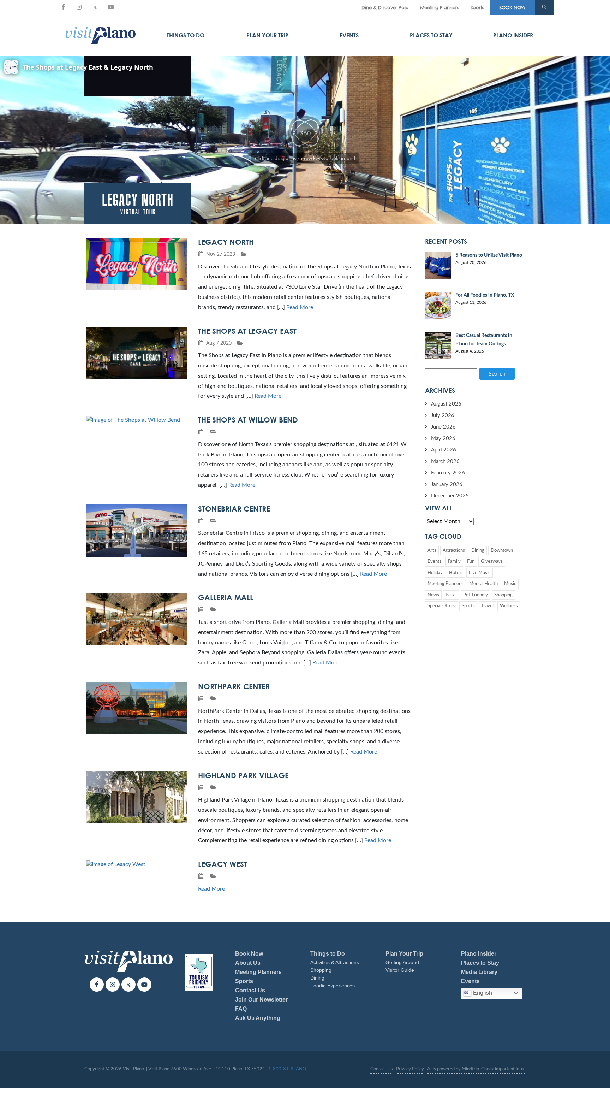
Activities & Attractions (334, 962)
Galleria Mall (225, 597)
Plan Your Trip (267, 35)
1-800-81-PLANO (287, 1069)
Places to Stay (431, 35)
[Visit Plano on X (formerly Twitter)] (95, 7)
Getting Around (402, 962)
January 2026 (446, 484)
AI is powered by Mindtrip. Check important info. (476, 1069)
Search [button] (497, 374)
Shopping (503, 595)
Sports (477, 7)
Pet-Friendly (475, 595)
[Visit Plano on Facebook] (63, 7)
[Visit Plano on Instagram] (79, 7)
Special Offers (441, 606)
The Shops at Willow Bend (248, 419)
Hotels (455, 573)
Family (454, 561)
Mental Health (483, 583)
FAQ (241, 1009)
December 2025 (450, 495)
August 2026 (446, 404)
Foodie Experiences (332, 985)
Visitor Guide (399, 970)
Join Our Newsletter (261, 1000)
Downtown (502, 550)
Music (510, 583)
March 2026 (445, 461)
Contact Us (250, 990)
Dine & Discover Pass (384, 7)
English (482, 993)
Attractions (454, 550)
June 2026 (443, 427)
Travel (487, 606)
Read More (299, 307)
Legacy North (226, 242)
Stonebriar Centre (234, 508)
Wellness (509, 606)
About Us (248, 963)
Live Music (479, 573)
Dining (477, 550)
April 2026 (443, 450)
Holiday (435, 573)
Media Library (479, 972)
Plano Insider (513, 35)
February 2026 (448, 472)
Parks (451, 595)
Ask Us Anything (257, 1018)
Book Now (249, 954)
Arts (431, 550)
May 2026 (443, 438)
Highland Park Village (243, 775)
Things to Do (185, 35)
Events (349, 35)
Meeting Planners (439, 7)
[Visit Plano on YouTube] (111, 7)
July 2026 (442, 415)
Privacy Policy (410, 1069)
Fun (470, 561)
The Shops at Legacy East (247, 331)
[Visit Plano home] (100, 35)
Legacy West (222, 864)
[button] (544, 8)
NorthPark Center (234, 686)
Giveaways (492, 561)
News (433, 595)
